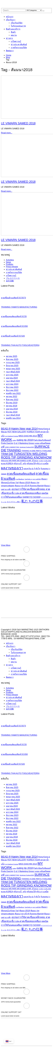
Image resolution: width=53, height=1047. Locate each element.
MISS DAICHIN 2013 (28, 436)
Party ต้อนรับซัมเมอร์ (42, 440)
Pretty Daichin (7, 443)
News (8, 262)
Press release (12, 267)
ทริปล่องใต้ (31, 463)
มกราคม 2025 (12, 375)
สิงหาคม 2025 (12, 359)
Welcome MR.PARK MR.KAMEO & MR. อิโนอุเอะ (19, 461)
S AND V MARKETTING (12, 447)
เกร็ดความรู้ (16, 41)
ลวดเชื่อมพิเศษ (20, 479)
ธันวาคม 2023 (12, 387)
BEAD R (6, 428)
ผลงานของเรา (12, 468)
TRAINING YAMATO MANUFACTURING (19, 307)
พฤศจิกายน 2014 (13, 418)
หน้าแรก (9, 17)
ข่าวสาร (9, 38)
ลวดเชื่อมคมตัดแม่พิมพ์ (21, 473)
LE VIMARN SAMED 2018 (18, 123)
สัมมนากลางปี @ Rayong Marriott (29, 486)
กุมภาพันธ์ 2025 (13, 372)
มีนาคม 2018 (11, 412)
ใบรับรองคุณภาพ (18, 26)
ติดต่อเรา (10, 51)
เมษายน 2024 (12, 378)
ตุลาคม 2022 (11, 396)
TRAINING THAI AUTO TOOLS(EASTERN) (20, 345)
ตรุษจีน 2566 (47, 460)
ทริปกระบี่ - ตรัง (20, 463)
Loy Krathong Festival (11, 436)
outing (14, 440)
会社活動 (10, 281)
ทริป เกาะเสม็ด (42, 463)
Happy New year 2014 (24, 428)
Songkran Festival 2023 (27, 447)
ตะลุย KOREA (7, 463)
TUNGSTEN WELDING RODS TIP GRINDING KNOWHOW (26, 455)
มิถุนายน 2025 (12, 366)
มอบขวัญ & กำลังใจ (32, 469)
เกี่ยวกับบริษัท (16, 23)
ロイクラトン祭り (14, 502)
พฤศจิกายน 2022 (13, 393)
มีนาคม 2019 (11, 403)
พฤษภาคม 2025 (13, 369)
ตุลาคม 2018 (11, 406)
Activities (10, 260)
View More (5, 545)
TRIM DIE (7, 454)
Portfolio (9, 264)
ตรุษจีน (41, 460)
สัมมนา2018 (24, 483)
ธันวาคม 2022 (12, 390)
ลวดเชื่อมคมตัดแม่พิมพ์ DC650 (14, 326)
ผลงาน (14, 35)
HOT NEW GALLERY (16, 432)
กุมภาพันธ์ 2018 (13, 415)
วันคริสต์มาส (28, 479)
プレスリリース (13, 278)
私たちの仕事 (32, 501)
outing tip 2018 (25, 440)
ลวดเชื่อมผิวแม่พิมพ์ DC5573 (13, 298)
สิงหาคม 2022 (12, 400)
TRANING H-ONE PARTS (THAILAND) (36, 451)
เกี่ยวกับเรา (10, 20)
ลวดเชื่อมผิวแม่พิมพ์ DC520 (13, 336)
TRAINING (14, 450)
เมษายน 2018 (12, 409)
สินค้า (13, 32)
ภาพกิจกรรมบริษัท (19, 48)
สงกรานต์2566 (36, 479)
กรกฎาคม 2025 (13, 362)
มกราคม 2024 (12, 384)
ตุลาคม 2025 (11, 356)
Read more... (6, 133)
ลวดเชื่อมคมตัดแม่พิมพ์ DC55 (14, 316)
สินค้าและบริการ (13, 29)
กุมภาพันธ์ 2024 (13, 381)
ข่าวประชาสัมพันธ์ (19, 44)
